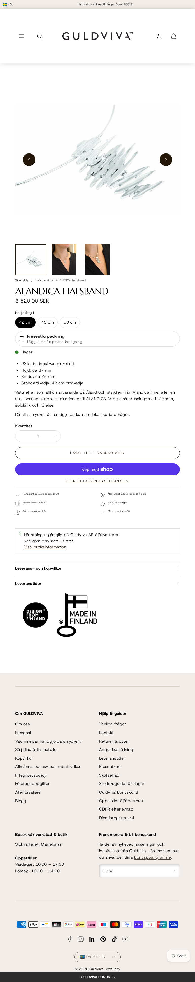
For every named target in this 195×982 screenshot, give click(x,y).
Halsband (42, 280)
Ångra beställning (116, 749)
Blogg (20, 800)
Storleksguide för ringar (122, 783)
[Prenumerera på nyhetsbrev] (175, 871)
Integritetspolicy (30, 775)
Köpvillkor (24, 758)
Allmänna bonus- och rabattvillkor (48, 766)
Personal (23, 732)
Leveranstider (112, 758)
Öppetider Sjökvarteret (121, 800)
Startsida (22, 280)
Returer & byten (114, 741)
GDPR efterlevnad (116, 809)
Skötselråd (109, 775)
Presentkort (110, 766)
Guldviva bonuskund (118, 792)
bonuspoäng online (152, 857)
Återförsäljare (28, 792)
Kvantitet (23, 426)
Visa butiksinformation (45, 547)
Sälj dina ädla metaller (36, 749)
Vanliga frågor (112, 724)
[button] (97, 977)
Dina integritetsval (116, 817)
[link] (159, 36)
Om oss (22, 724)
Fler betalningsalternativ (97, 481)
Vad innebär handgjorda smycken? (48, 741)
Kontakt (106, 732)
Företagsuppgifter (32, 783)
